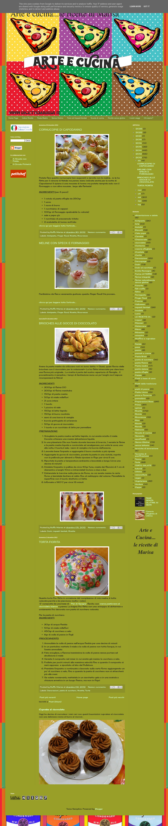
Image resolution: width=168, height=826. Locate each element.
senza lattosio (142, 445)
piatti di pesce (142, 389)
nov (140, 190)
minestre (139, 335)
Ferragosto (140, 295)
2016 (139, 143)
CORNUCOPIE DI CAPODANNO (60, 129)
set (140, 197)
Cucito (138, 255)
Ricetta (73, 236)
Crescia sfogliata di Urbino (151, 513)
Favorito (139, 285)
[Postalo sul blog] (113, 232)
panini (138, 350)
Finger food (63, 236)
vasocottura (141, 475)
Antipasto (51, 236)
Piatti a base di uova (145, 378)
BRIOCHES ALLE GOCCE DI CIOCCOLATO (68, 323)
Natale (138, 344)
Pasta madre (141, 366)
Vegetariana (141, 481)
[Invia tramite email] (111, 232)
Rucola (138, 426)
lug (139, 204)
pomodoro (140, 398)
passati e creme (143, 353)
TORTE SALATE (143, 465)
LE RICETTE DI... (143, 317)
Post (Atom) (55, 702)
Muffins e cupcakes (145, 338)
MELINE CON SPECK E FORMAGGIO (64, 243)
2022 (139, 132)
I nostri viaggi (134, 118)
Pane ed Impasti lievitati (77, 118)
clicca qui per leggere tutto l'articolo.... (58, 226)
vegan (138, 478)
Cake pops (140, 233)
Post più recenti (48, 697)
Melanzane (140, 326)
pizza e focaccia (143, 395)
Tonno (138, 459)
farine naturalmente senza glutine (145, 281)
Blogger (99, 809)
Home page (82, 697)
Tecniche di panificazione (142, 455)
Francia (139, 301)
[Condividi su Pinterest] (121, 232)
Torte (87, 691)
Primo (138, 405)
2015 (139, 147)
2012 (139, 157)
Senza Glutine (57, 118)
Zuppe (138, 487)
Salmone (139, 430)
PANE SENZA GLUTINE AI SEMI (152, 501)
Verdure (139, 484)
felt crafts (140, 289)
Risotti (138, 423)
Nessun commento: (97, 232)
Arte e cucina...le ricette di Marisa (64, 13)
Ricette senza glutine (116, 118)
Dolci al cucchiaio (144, 267)
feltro (138, 292)
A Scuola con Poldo (20, 160)
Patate (138, 375)
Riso (137, 420)
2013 (139, 154)
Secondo (139, 436)
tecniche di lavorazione (146, 448)
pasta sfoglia (141, 372)
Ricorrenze (82, 236)
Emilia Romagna (143, 271)
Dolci (49, 531)
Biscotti (139, 230)
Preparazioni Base (144, 401)
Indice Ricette (27, 118)
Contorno (140, 246)
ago (140, 201)
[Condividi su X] (116, 232)
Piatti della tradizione (145, 384)
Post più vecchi (116, 697)
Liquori (138, 320)
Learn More (135, 6)
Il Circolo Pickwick (22, 164)
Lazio (138, 313)
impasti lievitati (60, 531)
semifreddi (140, 439)
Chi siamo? (148, 118)
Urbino (138, 471)
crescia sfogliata (143, 249)
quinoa (138, 408)
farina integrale (142, 277)
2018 (139, 139)
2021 (139, 136)
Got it (147, 6)
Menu (138, 329)
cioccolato (140, 243)
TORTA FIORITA (49, 542)
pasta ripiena (141, 369)
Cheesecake (141, 239)
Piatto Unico (141, 392)
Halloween (140, 304)
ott (139, 194)
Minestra (139, 332)
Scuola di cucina (97, 118)
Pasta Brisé (141, 356)
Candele (139, 236)
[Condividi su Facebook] (118, 232)
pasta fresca (141, 363)
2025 (139, 129)
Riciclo (138, 414)
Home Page (13, 118)
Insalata (139, 310)
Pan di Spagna (78, 603)
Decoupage (140, 261)
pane (137, 347)
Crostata (139, 252)
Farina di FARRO (143, 274)
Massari (139, 323)
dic (139, 160)
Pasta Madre (42, 118)
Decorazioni (53, 691)
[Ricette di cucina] (18, 177)
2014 (139, 150)
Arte (137, 224)
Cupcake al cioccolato (52, 709)
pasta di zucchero (68, 691)
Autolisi (139, 227)
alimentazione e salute (146, 215)
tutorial (138, 468)
